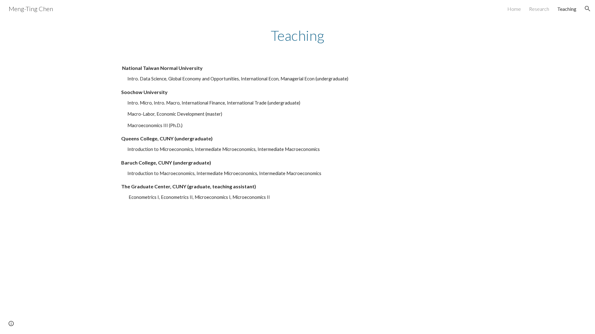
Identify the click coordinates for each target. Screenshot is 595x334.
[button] (587, 8)
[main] (297, 35)
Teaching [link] (566, 9)
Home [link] (514, 9)
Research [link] (539, 9)
